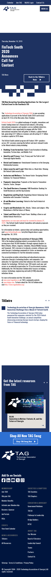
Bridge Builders (33, 519)
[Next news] (48, 301)
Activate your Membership (10, 505)
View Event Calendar (8, 528)
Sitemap (5, 563)
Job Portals (5, 514)
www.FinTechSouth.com (13, 232)
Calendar (10, 2)
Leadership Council (34, 543)
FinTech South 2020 (8, 122)
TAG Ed (30, 510)
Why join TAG (6, 496)
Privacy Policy (28, 563)
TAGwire (4, 538)
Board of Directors (34, 538)
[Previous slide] (44, 383)
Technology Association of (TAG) (19, 113)
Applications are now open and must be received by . (23, 221)
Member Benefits (7, 500)
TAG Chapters (32, 496)
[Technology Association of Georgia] (11, 8)
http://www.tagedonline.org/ (14, 284)
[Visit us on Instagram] (22, 480)
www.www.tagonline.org (11, 280)
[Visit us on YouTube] (13, 480)
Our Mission (32, 534)
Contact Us (40, 2)
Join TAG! (5, 491)
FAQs (3, 518)
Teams (30, 547)
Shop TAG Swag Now (24, 441)
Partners (31, 552)
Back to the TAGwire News (37, 78)
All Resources (6, 543)
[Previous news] (46, 301)
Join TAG (19, 2)
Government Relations (35, 506)
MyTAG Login (29, 2)
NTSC (30, 524)
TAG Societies (32, 491)
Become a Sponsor (8, 509)
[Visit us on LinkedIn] (8, 480)
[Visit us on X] (18, 480)
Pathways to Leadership (36, 515)
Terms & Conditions (16, 563)
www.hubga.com (8, 282)
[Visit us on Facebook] (4, 480)
